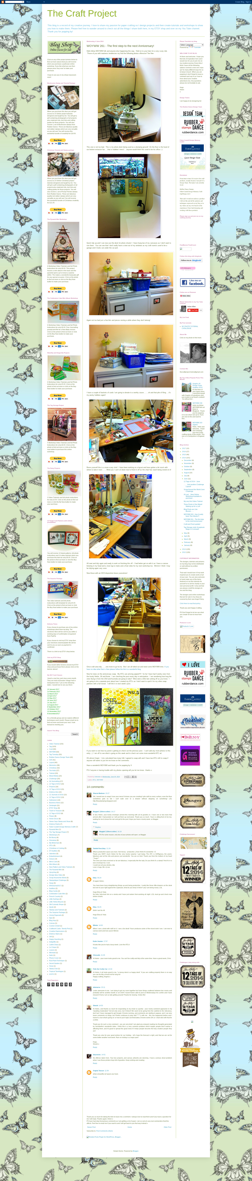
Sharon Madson (99, 793)
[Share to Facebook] (133, 777)
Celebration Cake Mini (57, 894)
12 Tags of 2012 (55, 797)
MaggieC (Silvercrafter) (101, 812)
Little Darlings (54, 899)
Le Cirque (52, 947)
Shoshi (95, 1005)
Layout (51, 762)
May (185, 533)
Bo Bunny (52, 837)
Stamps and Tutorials (56, 910)
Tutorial (52, 773)
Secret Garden (54, 963)
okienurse (96, 987)
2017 (184, 448)
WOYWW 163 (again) (197, 423)
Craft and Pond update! (192, 524)
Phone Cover (54, 958)
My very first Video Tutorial (193, 501)
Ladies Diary (53, 945)
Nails (51, 955)
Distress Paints (54, 824)
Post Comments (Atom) (104, 1131)
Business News (54, 803)
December (188, 460)
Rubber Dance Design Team (59, 757)
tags (50, 918)
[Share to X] (130, 777)
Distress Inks (53, 792)
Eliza (94, 878)
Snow (51, 966)
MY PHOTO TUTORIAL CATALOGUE (190, 327)
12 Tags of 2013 (55, 789)
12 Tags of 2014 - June (192, 481)
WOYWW (100, 780)
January (187, 545)
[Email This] (125, 777)
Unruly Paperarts (55, 915)
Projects (52, 787)
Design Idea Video (55, 875)
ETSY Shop (53, 808)
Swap (51, 883)
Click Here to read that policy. (190, 603)
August (186, 473)
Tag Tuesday (53, 754)
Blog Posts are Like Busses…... (191, 510)
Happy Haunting (55, 939)
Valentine (52, 854)
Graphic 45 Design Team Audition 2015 (198, 385)
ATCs (94, 780)
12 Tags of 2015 (55, 813)
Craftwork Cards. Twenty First (59, 929)
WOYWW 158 (197, 403)
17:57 (106, 941)
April (186, 536)
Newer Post (91, 1127)
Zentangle (52, 805)
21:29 (108, 848)
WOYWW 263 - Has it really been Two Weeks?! (193, 515)
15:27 (107, 793)
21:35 (103, 955)
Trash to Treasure (55, 811)
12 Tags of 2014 (55, 784)
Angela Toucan (98, 1071)
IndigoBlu (52, 942)
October (187, 466)
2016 (184, 451)
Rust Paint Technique (56, 961)
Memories (52, 765)
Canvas (52, 923)
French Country (54, 896)
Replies (98, 827)
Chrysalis (96, 955)
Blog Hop (52, 920)
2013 (184, 549)
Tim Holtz (52, 770)
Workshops (53, 835)
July (185, 476)
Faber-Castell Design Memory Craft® (62, 827)
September (188, 469)
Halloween (53, 800)
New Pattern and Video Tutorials (60, 867)
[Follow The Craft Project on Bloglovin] (191, 262)
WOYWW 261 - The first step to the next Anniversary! (194, 520)
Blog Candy (53, 891)
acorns (51, 974)
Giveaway (52, 840)
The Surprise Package (57, 912)
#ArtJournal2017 (55, 886)
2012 (184, 552)
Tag (50, 746)
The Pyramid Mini (55, 870)
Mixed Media (53, 776)
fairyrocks (97, 1055)
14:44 (110, 969)
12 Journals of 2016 (56, 795)
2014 (184, 458)
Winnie (95, 925)
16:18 (119, 832)
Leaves (51, 950)
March (186, 539)
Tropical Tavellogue (56, 971)
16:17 (113, 812)
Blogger (135, 1151)
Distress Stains (54, 934)
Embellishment (54, 856)
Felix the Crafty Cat (100, 969)
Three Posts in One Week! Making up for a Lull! (193, 505)
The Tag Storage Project (57, 832)
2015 (184, 455)
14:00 (101, 925)
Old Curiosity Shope (56, 904)
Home (130, 1127)
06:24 (99, 878)
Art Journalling (54, 781)
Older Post (167, 1127)
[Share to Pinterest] (135, 777)
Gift (50, 937)
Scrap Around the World (57, 878)
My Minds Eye (54, 843)
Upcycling (52, 872)
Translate (197, 47)
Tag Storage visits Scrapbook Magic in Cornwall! (194, 528)
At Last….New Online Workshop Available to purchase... (193, 496)
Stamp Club (53, 969)
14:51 (103, 1055)
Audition (52, 888)
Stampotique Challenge (57, 880)
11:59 (107, 1071)
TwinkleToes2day (99, 848)
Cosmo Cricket (54, 926)
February (187, 542)
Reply (95, 804)
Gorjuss (52, 859)
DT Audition (53, 851)
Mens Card (53, 862)
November (188, 463)
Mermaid (52, 953)
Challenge (53, 779)
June (186, 479)
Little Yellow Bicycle (56, 902)
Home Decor (53, 819)
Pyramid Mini (54, 829)
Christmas (52, 768)
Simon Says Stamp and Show (59, 821)
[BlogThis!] (128, 777)
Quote (51, 907)
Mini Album (53, 864)
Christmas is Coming (56, 848)
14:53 (101, 1005)
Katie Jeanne (98, 941)
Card (51, 749)
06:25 (99, 907)
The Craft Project (82, 13)
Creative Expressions (56, 931)
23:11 (103, 987)
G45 (50, 760)
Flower (51, 816)
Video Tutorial (54, 744)
